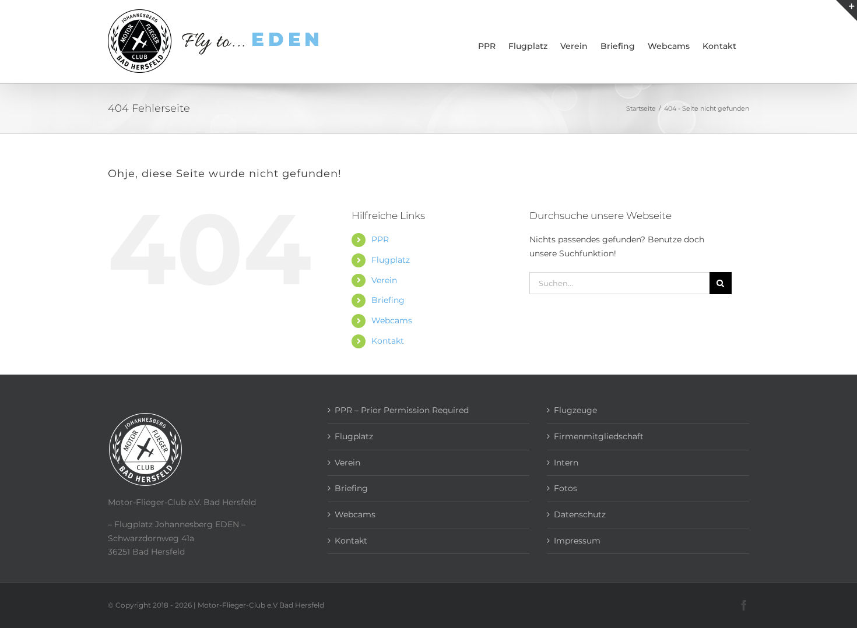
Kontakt (387, 341)
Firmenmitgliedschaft (599, 436)
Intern (566, 462)
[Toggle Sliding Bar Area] (846, 10)
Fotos (565, 488)
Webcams (391, 320)
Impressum (577, 540)
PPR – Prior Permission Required (402, 410)
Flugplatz (390, 260)
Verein (384, 280)
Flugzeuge (575, 410)
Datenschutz (580, 514)
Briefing (388, 300)
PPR (380, 239)
